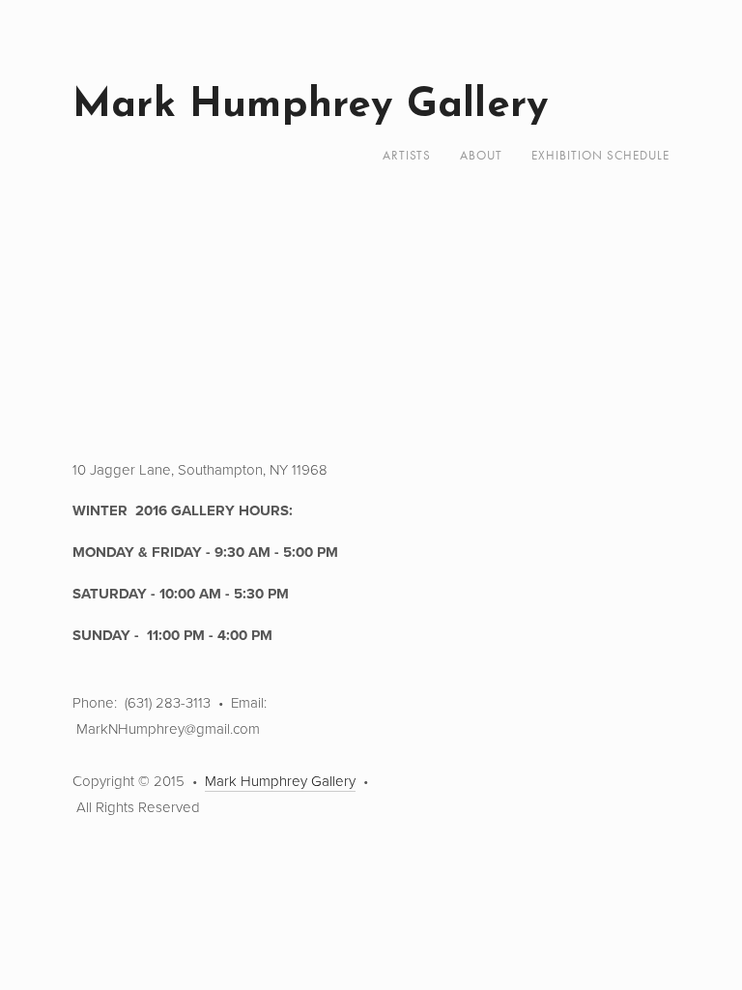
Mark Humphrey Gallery (310, 106)
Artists (407, 155)
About (481, 155)
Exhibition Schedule (600, 155)
